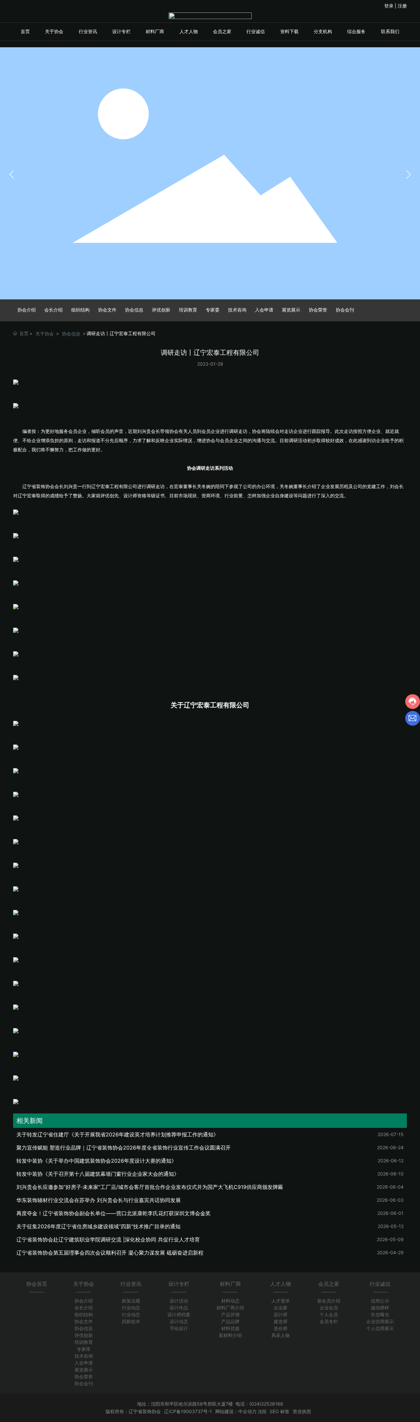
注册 (402, 6)
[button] (408, 174)
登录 (389, 6)
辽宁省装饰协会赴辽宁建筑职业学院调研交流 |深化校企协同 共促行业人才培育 (108, 1239)
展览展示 (291, 309)
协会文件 (107, 309)
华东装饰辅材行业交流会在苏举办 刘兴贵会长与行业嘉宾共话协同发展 (98, 1200)
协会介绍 (26, 309)
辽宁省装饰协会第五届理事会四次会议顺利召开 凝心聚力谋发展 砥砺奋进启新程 (109, 1252)
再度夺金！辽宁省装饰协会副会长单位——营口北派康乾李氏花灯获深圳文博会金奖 (113, 1213)
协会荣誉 (318, 309)
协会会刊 (345, 309)
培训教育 (188, 309)
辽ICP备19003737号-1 (188, 1411)
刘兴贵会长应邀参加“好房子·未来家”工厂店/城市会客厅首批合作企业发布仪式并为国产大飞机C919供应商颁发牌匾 (149, 1187)
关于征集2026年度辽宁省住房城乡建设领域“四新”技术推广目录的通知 (98, 1226)
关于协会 (44, 333)
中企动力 (247, 1411)
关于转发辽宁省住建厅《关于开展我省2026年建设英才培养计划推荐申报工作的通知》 (117, 1134)
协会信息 (134, 309)
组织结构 (80, 309)
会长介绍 (53, 309)
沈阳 (262, 1411)
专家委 (213, 309)
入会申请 (264, 309)
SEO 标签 (279, 1411)
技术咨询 (237, 309)
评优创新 (161, 309)
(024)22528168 (266, 1404)
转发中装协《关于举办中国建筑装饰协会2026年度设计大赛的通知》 (96, 1160)
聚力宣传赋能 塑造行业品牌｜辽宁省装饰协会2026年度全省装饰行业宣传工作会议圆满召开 (123, 1147)
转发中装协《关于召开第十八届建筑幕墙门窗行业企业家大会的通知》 (97, 1174)
